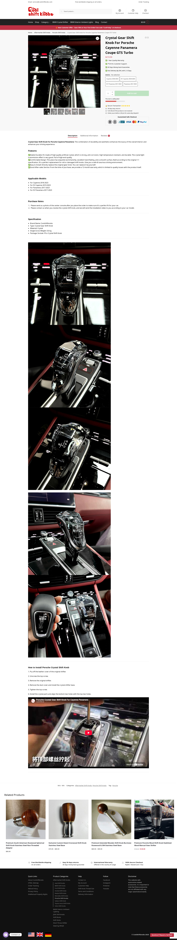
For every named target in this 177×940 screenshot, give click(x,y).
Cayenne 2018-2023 (112, 79)
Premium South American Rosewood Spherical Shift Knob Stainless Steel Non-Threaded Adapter (25, 845)
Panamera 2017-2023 (130, 84)
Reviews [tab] (105, 136)
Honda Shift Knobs (60, 891)
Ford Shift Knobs (60, 888)
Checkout (145, 13)
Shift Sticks (57, 920)
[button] (145, 22)
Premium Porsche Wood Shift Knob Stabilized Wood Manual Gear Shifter (153, 844)
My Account (120, 13)
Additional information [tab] (89, 136)
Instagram (106, 883)
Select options (68, 853)
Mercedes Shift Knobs (61, 896)
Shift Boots (57, 917)
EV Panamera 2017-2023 (113, 84)
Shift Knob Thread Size (86, 888)
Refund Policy (33, 888)
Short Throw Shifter (60, 923)
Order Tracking (144, 2)
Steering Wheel (58, 926)
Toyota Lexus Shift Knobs (62, 903)
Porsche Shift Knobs (58, 33)
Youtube (106, 888)
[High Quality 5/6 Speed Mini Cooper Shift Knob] (148, 38)
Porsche (115, 786)
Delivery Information (85, 894)
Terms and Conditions (86, 891)
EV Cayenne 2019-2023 (128, 79)
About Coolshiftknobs (36, 880)
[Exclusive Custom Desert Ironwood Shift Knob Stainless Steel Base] (68, 819)
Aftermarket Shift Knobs (42, 33)
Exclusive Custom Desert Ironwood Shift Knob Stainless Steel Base (67, 844)
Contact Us (82, 880)
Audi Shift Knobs (60, 883)
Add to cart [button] (26, 856)
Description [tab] (72, 136)
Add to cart (132, 93)
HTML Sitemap (33, 883)
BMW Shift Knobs (60, 886)
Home (30, 33)
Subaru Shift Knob (60, 901)
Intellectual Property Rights (37, 894)
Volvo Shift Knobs (60, 906)
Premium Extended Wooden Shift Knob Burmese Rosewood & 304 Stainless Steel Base (111, 844)
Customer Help (133, 13)
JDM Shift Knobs (59, 914)
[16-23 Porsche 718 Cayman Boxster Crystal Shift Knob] (146, 38)
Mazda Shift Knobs (60, 893)
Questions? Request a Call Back (162, 935)
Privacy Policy (33, 891)
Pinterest (106, 886)
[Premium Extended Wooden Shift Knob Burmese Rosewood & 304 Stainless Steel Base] (111, 819)
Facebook (106, 880)
